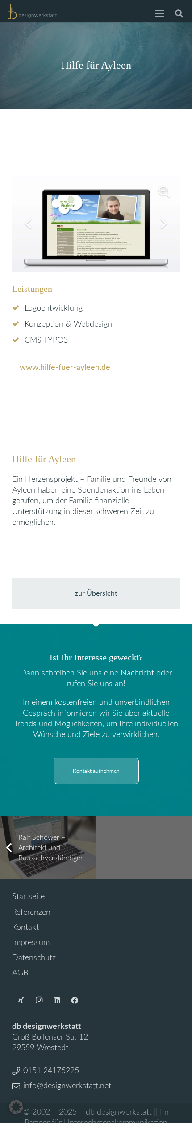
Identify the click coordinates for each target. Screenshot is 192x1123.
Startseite (28, 897)
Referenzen (31, 912)
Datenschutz (34, 958)
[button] (160, 13)
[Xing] (21, 1000)
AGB (20, 973)
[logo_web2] (32, 11)
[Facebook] (74, 1000)
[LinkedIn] (57, 1000)
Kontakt (25, 928)
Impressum (31, 943)
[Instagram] (39, 1000)
